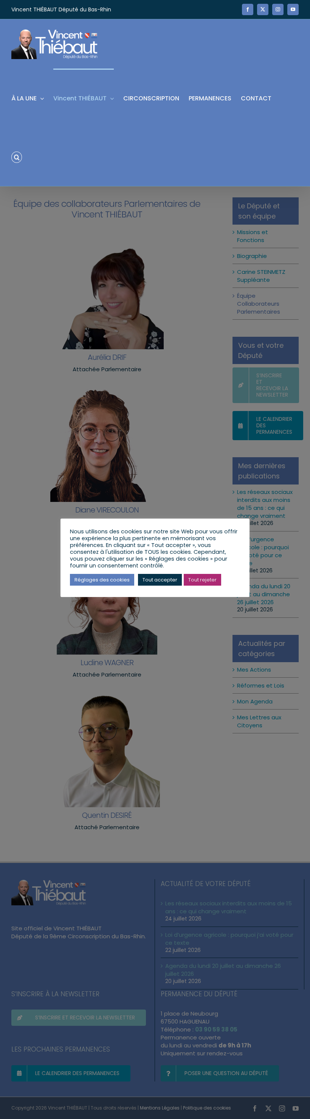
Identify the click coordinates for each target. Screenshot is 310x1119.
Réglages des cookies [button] (102, 579)
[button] (16, 156)
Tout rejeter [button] (202, 579)
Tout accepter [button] (160, 579)
